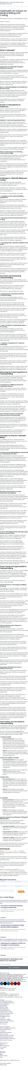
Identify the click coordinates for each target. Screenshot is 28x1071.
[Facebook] (1, 983)
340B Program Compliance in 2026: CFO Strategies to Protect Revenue (13, 944)
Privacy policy (3, 1064)
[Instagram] (15, 983)
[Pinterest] (18, 983)
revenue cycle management (11, 851)
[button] (14, 6)
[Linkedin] (8, 983)
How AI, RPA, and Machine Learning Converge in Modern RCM (11, 906)
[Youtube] (12, 983)
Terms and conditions (5, 1063)
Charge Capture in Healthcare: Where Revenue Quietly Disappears (12, 926)
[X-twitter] (5, 983)
